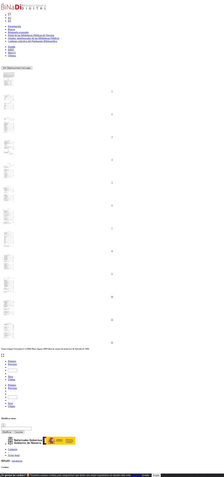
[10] (8, 285)
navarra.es (17, 460)
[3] (8, 125)
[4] (8, 148)
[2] (8, 102)
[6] (8, 194)
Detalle (11, 46)
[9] (8, 262)
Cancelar (19, 432)
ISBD (11, 49)
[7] (8, 216)
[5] (8, 171)
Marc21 (12, 52)
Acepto (145, 475)
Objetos (12, 55)
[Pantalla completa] (112, 355)
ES (9, 20)
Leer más (136, 475)
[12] (8, 331)
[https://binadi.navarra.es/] (23, 8)
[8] (8, 239)
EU (9, 17)
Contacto (12, 449)
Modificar (7, 432)
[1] (8, 79)
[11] (8, 308)
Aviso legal (14, 455)
